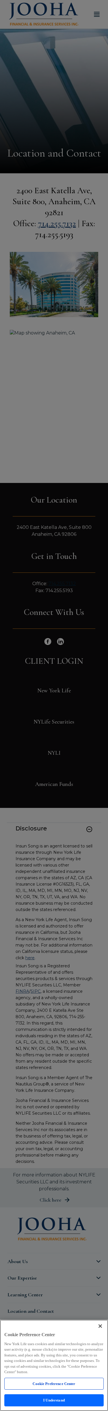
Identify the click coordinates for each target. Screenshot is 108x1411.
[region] (54, 1365)
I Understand (54, 1400)
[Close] (100, 1326)
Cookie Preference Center (54, 1384)
